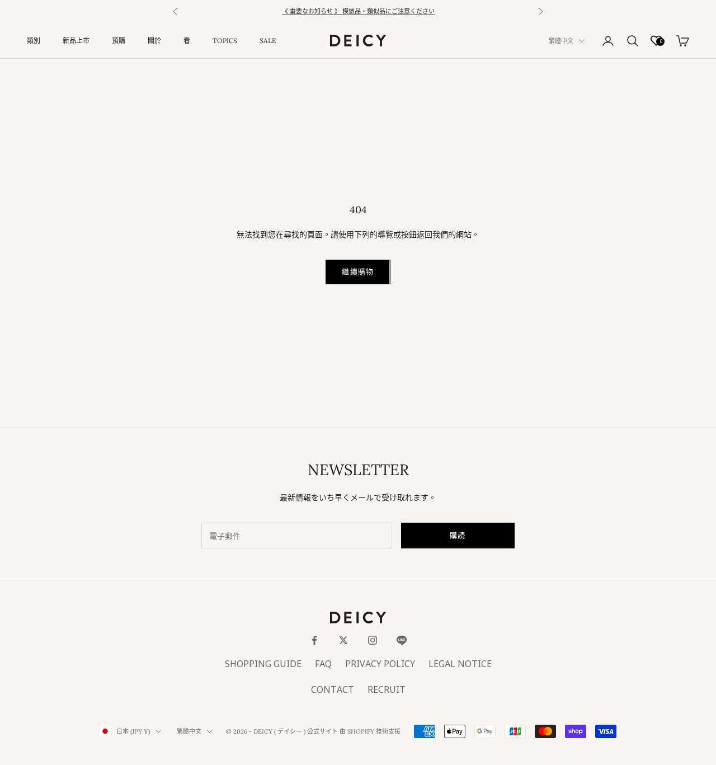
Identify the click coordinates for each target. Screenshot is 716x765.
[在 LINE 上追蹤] (401, 640)
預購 (118, 40)
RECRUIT (387, 690)
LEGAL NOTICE (460, 664)
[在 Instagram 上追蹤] (372, 640)
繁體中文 (561, 41)
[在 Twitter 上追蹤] (343, 640)
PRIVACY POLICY (380, 664)
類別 (33, 40)
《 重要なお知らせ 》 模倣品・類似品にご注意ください (358, 11)
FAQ (323, 664)
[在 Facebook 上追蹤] (314, 640)
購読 (458, 535)
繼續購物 (358, 271)
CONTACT (332, 690)
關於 (154, 40)
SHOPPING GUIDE (263, 664)
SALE (268, 40)
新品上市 (76, 40)
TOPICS (225, 40)
